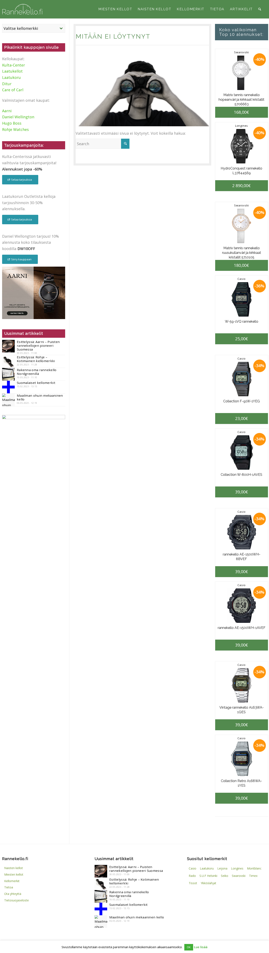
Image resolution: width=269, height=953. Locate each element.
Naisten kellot (13, 868)
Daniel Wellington (18, 116)
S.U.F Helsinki (208, 876)
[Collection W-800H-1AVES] (241, 452)
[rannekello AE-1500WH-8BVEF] (241, 532)
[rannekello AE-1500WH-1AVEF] (241, 605)
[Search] (260, 9)
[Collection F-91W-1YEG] (241, 379)
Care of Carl (12, 89)
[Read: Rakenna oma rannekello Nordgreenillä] (8, 374)
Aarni (7, 110)
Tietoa (8, 887)
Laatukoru (11, 77)
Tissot (193, 883)
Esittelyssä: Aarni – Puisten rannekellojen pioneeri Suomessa (38, 345)
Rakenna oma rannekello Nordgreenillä (37, 372)
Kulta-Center (13, 65)
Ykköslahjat (208, 883)
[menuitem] (115, 9)
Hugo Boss (11, 123)
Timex (253, 876)
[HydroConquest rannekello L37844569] (241, 146)
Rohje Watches (15, 129)
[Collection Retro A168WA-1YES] (241, 759)
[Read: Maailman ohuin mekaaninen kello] (8, 400)
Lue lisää (200, 947)
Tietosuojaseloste (16, 900)
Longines (241, 126)
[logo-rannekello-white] (22, 9)
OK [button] (189, 947)
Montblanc (254, 868)
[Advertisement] (33, 495)
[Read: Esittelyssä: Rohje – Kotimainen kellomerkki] (8, 361)
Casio (241, 279)
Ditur (7, 83)
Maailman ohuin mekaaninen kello (40, 397)
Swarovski (241, 52)
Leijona (222, 868)
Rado (192, 876)
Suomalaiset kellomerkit (36, 383)
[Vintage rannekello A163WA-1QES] (241, 685)
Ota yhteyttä (12, 894)
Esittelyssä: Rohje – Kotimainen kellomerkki (36, 359)
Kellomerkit (12, 881)
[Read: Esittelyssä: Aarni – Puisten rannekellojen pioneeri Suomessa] (8, 346)
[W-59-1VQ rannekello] (241, 299)
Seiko (224, 876)
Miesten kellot (13, 874)
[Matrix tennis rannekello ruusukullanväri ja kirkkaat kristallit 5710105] (241, 226)
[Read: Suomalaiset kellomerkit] (8, 387)
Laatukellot (12, 71)
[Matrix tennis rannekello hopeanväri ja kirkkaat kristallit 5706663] (241, 73)
